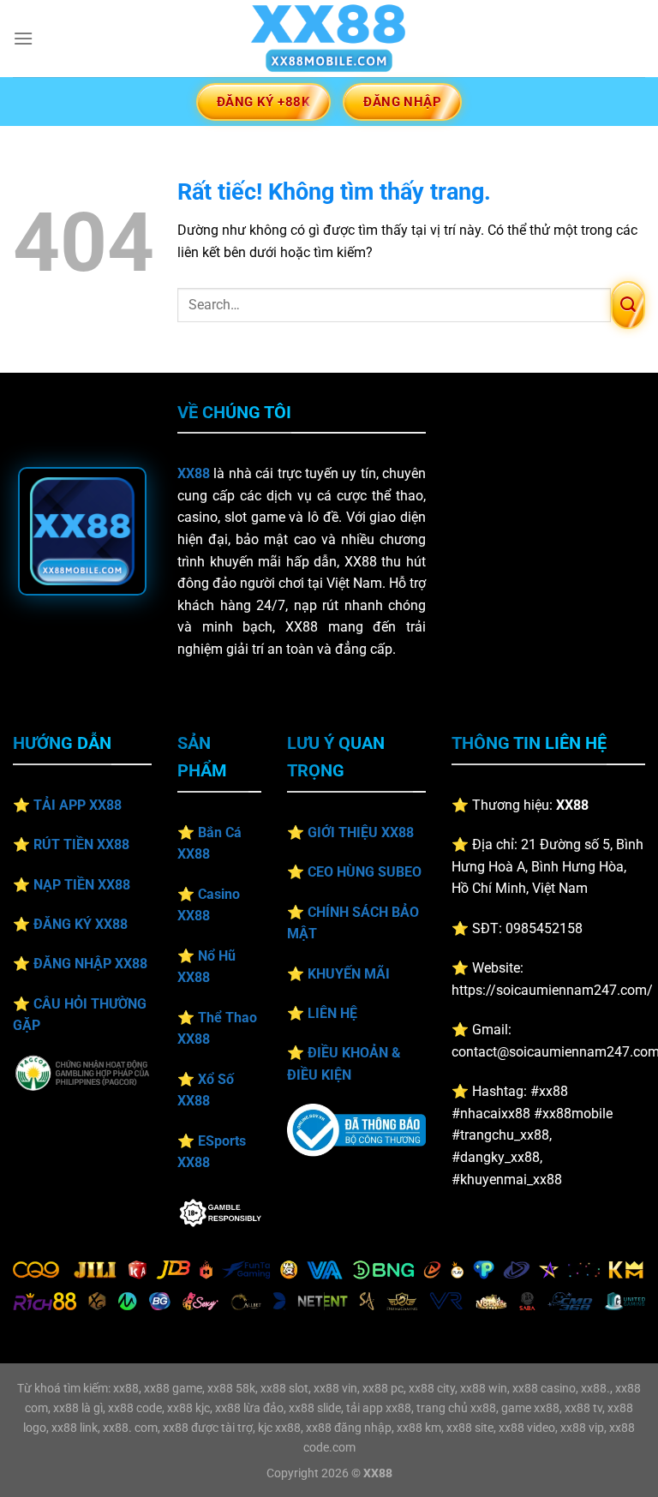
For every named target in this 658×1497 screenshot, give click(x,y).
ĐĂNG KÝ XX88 (80, 924)
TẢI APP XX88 (77, 805)
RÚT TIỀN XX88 (81, 844)
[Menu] (23, 38)
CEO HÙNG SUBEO (365, 872)
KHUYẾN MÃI (349, 974)
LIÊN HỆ (332, 1013)
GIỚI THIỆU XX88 (361, 832)
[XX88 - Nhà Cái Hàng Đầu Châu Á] (329, 38)
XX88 (193, 473)
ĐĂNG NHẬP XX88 (90, 963)
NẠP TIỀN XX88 (81, 885)
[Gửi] (628, 305)
